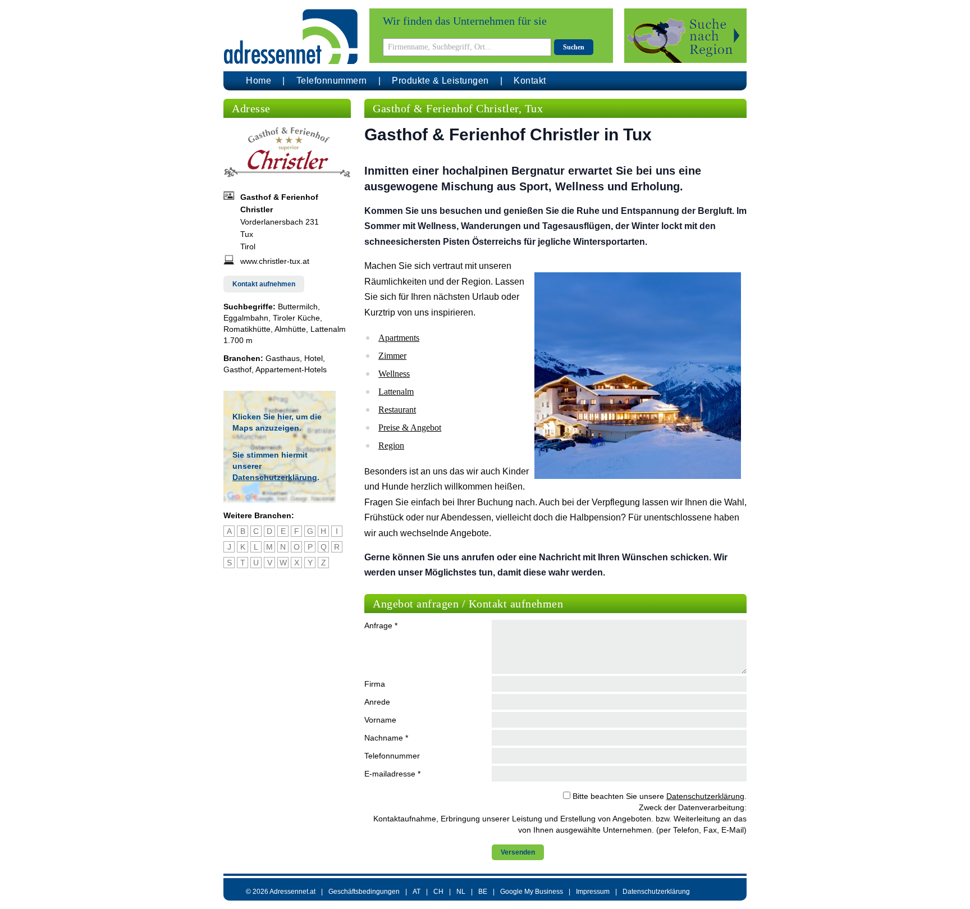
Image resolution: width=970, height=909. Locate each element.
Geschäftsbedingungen (364, 892)
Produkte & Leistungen (440, 80)
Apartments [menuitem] (398, 337)
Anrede (377, 701)
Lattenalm (396, 391)
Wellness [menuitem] (394, 373)
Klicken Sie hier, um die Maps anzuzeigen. (277, 422)
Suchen (573, 47)
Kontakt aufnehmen (263, 284)
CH (438, 892)
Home (258, 80)
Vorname (380, 719)
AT (416, 892)
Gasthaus (283, 358)
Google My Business (531, 892)
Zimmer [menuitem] (392, 355)
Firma (374, 683)
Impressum (593, 892)
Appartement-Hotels (291, 369)
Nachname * (386, 737)
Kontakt (530, 80)
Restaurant (397, 409)
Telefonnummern (331, 80)
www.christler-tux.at (274, 261)
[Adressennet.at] (290, 36)
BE (482, 892)
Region (391, 445)
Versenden (518, 852)
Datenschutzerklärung (274, 477)
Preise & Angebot (409, 427)
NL (460, 892)
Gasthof (237, 369)
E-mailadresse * (392, 773)
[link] (555, 337)
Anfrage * (380, 625)
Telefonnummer (392, 755)
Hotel (313, 358)
